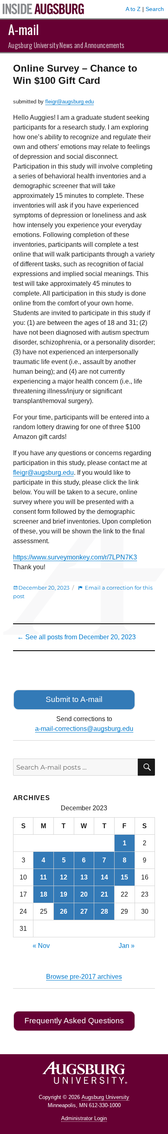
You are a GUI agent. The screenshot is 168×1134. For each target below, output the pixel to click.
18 (43, 894)
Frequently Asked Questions (74, 1020)
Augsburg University (105, 1097)
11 (43, 877)
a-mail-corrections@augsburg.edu (84, 728)
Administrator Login (84, 1118)
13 (84, 877)
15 (124, 877)
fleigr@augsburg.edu (69, 102)
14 (104, 877)
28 (104, 911)
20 (84, 894)
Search (155, 9)
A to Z (133, 9)
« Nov (41, 945)
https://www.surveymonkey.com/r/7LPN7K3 (75, 557)
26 (63, 911)
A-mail (23, 29)
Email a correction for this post (83, 591)
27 (84, 911)
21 (104, 894)
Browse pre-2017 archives (84, 976)
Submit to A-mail (74, 699)
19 (63, 894)
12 (63, 877)
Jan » (127, 945)
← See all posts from (76, 637)
